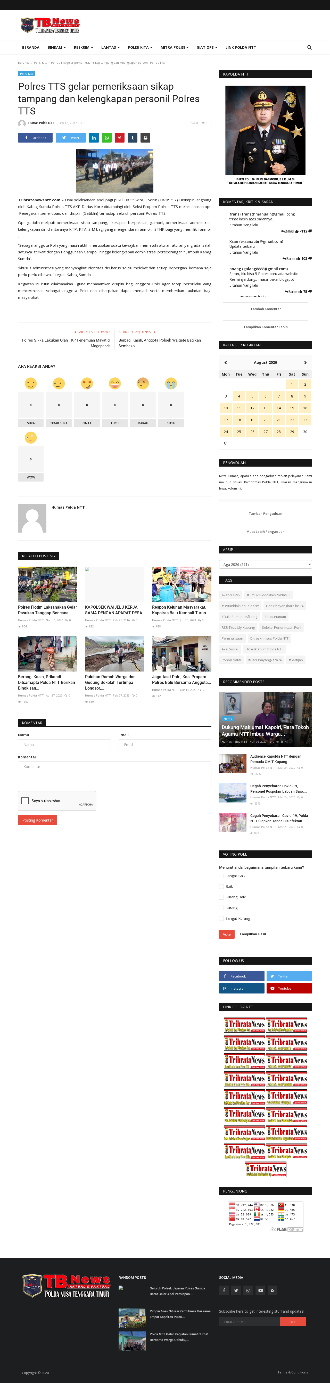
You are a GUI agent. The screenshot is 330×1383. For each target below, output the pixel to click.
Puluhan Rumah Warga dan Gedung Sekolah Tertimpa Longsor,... (110, 682)
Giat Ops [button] (206, 47)
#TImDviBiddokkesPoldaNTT (269, 595)
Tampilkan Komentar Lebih (265, 327)
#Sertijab (296, 660)
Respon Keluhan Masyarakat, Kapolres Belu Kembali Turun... (180, 610)
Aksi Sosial (230, 649)
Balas (290, 231)
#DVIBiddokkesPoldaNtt (240, 605)
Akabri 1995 (231, 595)
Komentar (32, 722)
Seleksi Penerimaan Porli (281, 627)
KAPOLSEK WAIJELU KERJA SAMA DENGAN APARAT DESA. (114, 610)
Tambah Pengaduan (265, 513)
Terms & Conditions (293, 1372)
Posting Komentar (37, 820)
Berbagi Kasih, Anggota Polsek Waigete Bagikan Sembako (160, 343)
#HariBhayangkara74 (265, 660)
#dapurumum (275, 616)
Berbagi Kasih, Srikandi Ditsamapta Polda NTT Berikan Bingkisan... (46, 682)
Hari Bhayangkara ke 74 (284, 605)
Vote (227, 934)
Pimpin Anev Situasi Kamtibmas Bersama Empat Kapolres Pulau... (180, 1314)
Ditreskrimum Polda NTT (264, 649)
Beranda (30, 47)
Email (124, 734)
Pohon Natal (231, 660)
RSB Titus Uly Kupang (238, 627)
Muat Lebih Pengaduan (265, 531)
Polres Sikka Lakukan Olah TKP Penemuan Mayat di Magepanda (66, 343)
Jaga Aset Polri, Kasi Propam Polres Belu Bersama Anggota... (181, 679)
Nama (23, 734)
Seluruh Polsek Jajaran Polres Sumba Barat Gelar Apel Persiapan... (177, 1291)
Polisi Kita (40, 62)
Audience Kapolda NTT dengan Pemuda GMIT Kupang (275, 759)
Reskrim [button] (82, 47)
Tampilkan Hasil (253, 934)
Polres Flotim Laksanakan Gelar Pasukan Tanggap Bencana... (47, 610)
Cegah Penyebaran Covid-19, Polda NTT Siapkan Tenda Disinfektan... (279, 818)
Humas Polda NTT (41, 123)
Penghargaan (232, 638)
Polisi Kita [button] (139, 47)
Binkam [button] (55, 47)
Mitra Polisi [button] (173, 47)
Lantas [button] (109, 47)
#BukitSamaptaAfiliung (239, 616)
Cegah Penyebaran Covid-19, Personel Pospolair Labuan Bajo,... (278, 788)
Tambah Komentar (265, 309)
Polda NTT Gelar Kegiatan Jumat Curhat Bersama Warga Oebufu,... (179, 1337)
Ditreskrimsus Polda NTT (269, 638)
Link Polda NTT (241, 47)
